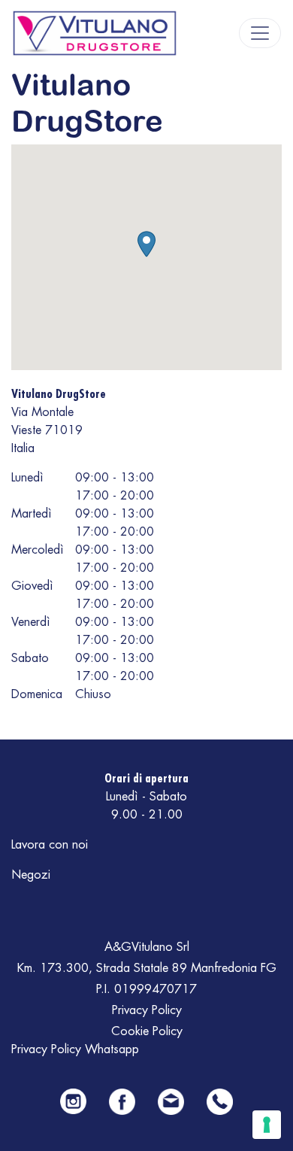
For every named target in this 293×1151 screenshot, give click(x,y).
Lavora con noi (49, 845)
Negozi (30, 875)
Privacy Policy (147, 1010)
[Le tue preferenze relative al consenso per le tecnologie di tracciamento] (266, 1124)
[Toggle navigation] (260, 33)
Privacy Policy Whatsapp (75, 1049)
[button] (146, 244)
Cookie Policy (147, 1031)
